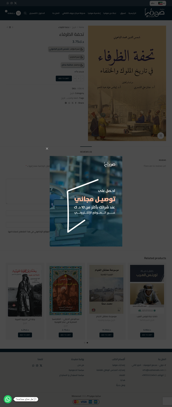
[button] (8, 399)
